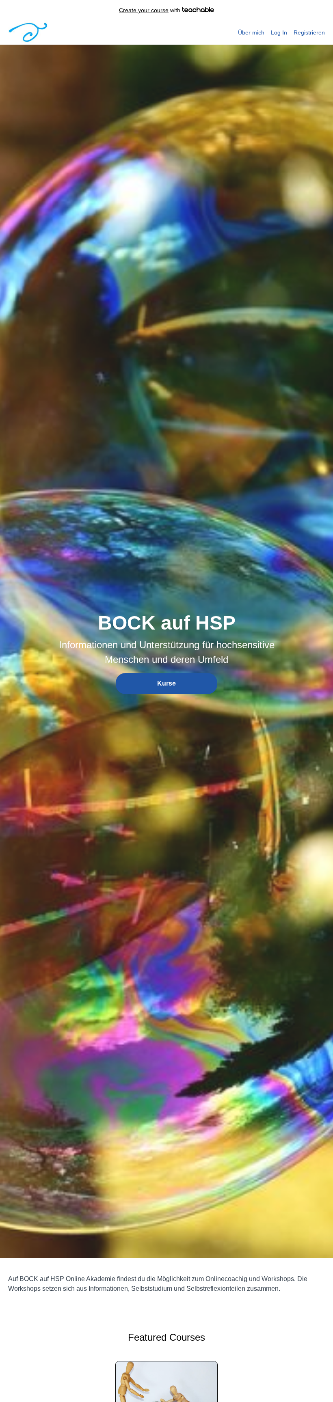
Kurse (166, 683)
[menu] (278, 32)
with (150, 10)
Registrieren (309, 32)
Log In (279, 32)
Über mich (251, 32)
